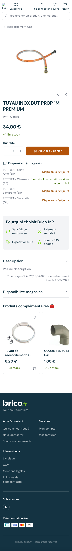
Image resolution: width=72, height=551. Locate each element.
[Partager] (66, 94)
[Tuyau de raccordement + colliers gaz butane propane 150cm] (21, 343)
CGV (6, 465)
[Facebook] (6, 507)
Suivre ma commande (17, 441)
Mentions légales (14, 471)
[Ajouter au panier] (34, 368)
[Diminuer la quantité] (7, 151)
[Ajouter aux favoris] (58, 94)
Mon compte (47, 428)
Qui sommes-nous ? (16, 428)
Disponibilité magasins (22, 291)
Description (13, 261)
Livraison (9, 458)
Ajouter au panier (50, 151)
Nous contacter (13, 435)
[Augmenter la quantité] (20, 151)
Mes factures (47, 435)
